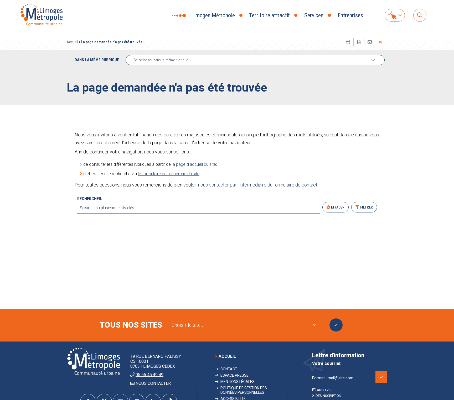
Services (313, 15)
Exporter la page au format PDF (359, 42)
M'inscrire (381, 377)
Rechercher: (89, 198)
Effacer (337, 207)
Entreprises (350, 15)
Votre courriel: (326, 363)
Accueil (72, 42)
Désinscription (328, 396)
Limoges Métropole (213, 15)
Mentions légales (237, 382)
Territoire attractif (269, 15)
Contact (228, 369)
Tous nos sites (131, 325)
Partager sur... (380, 42)
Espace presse (234, 375)
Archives (325, 390)
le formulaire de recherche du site (168, 173)
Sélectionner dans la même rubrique (161, 60)
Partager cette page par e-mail (369, 42)
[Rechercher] (419, 15)
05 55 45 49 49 (149, 374)
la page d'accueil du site (194, 164)
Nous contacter (153, 383)
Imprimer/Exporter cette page (348, 42)
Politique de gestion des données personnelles (243, 390)
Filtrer (366, 207)
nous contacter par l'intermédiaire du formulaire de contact (257, 185)
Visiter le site (336, 325)
